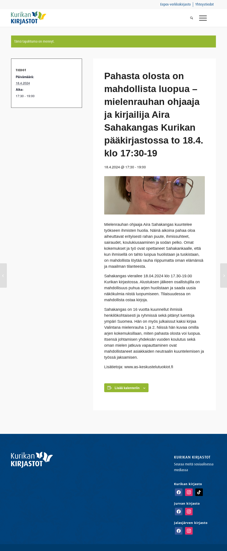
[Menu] (206, 18)
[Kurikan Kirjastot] (28, 18)
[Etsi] (191, 18)
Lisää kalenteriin (127, 388)
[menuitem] (175, 4)
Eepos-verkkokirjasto (175, 4)
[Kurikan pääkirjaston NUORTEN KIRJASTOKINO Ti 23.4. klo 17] (223, 275)
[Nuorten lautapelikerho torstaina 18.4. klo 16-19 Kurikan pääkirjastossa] (3, 275)
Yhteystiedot (204, 4)
